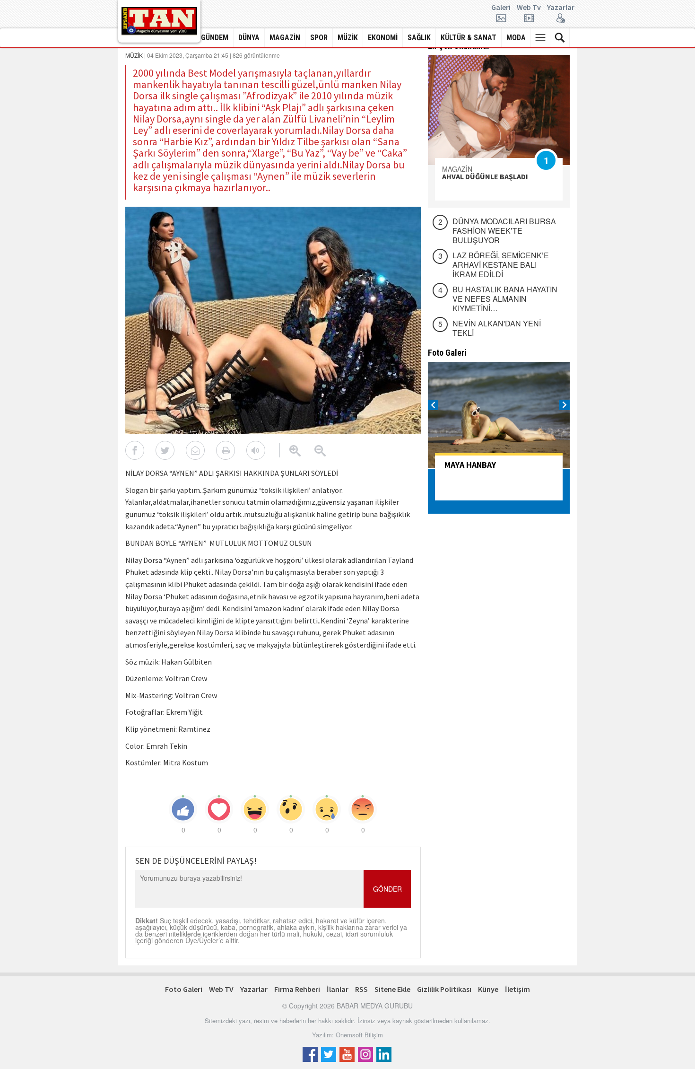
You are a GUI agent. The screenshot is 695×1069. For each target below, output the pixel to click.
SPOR (319, 37)
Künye (488, 989)
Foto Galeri (183, 989)
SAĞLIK (419, 37)
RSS (361, 989)
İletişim (517, 989)
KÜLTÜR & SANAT (468, 37)
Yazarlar (560, 7)
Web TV (221, 989)
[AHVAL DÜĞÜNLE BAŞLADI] (499, 110)
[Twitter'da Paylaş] (165, 450)
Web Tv (529, 7)
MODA (516, 37)
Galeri (501, 7)
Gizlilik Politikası (444, 989)
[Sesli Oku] (255, 450)
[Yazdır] (225, 450)
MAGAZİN (284, 37)
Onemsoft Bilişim (359, 1034)
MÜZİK (348, 37)
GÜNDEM (214, 37)
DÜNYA (249, 37)
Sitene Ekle (392, 989)
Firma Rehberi (297, 989)
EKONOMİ (383, 37)
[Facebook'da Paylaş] (134, 450)
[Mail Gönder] (195, 450)
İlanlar (337, 989)
